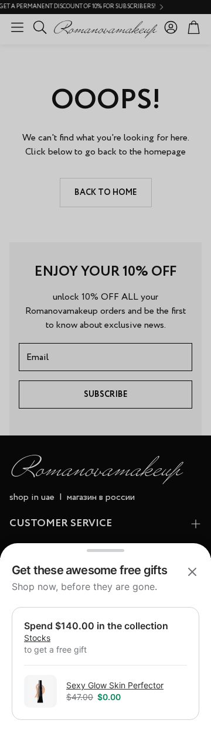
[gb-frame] (105, 646)
